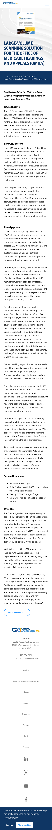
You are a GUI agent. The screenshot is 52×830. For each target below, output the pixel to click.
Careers (26, 747)
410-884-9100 (26, 655)
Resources (16, 76)
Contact (26, 725)
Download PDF (17, 612)
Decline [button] (9, 825)
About (26, 703)
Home (6, 76)
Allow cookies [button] (24, 825)
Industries (26, 692)
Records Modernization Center (26, 681)
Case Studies (28, 76)
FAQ (26, 736)
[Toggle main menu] (47, 4)
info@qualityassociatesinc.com (26, 658)
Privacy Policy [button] (11, 818)
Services (26, 670)
